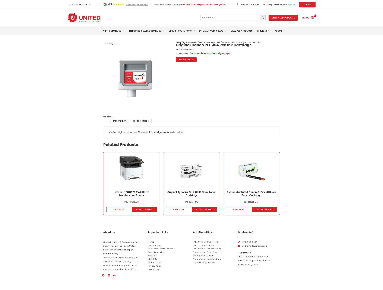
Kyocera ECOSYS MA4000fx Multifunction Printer (132, 193)
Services (152, 255)
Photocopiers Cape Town (205, 252)
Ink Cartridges (207, 42)
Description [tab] (119, 120)
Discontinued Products (204, 262)
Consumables (190, 42)
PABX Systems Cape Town (205, 241)
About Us (152, 259)
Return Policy (154, 269)
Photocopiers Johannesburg (207, 259)
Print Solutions (155, 245)
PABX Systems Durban (203, 245)
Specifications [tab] (141, 120)
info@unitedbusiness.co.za (281, 4)
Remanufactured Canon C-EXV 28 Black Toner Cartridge (251, 193)
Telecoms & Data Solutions (161, 248)
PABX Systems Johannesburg (207, 248)
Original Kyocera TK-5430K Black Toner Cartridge (191, 193)
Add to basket (144, 209)
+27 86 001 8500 (250, 4)
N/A (218, 42)
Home (178, 42)
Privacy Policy (154, 265)
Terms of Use (154, 262)
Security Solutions (156, 252)
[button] (88, 4)
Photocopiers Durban (203, 255)
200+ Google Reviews (137, 4)
